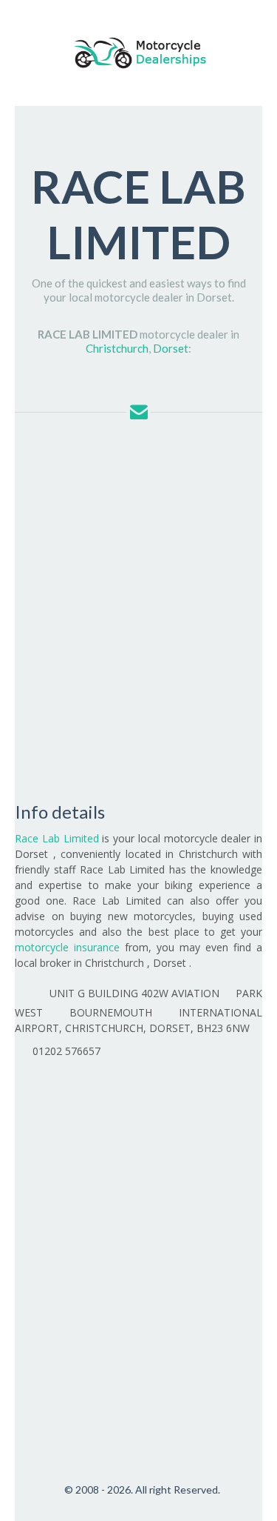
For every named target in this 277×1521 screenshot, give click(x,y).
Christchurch (117, 348)
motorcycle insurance (67, 947)
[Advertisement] (138, 608)
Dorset (170, 348)
